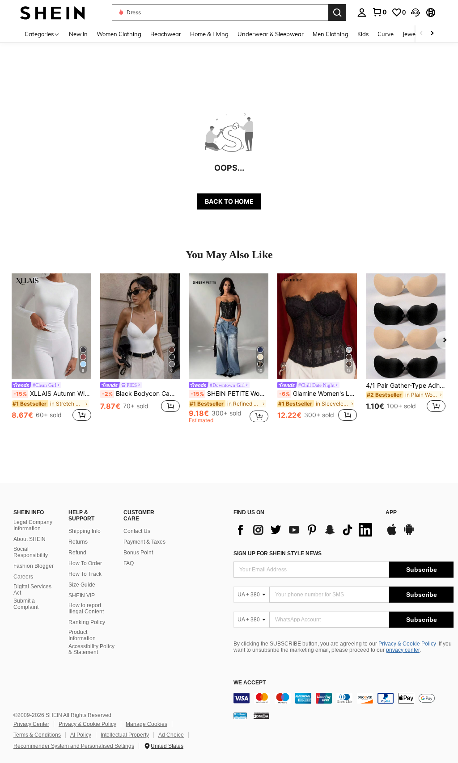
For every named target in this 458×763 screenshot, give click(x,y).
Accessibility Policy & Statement (91, 649)
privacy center (403, 650)
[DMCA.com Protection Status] (261, 716)
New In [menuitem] (78, 34)
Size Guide (81, 585)
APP (391, 513)
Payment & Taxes (144, 542)
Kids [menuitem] (363, 34)
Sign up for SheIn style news (277, 553)
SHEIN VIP (81, 595)
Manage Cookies (146, 724)
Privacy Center (31, 724)
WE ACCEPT (249, 683)
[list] (305, 530)
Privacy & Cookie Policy (407, 644)
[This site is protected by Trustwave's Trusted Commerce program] (240, 716)
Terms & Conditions (37, 735)
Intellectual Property (125, 735)
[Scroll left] (421, 33)
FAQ (128, 563)
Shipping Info (84, 531)
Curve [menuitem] (385, 34)
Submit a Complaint (25, 604)
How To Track (85, 574)
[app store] (392, 534)
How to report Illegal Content (86, 608)
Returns (78, 542)
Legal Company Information (32, 525)
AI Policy (80, 735)
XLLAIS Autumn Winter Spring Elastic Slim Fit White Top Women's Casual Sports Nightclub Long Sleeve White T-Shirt (52, 393)
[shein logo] (52, 12)
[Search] (337, 12)
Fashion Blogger (33, 566)
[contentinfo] (343, 698)
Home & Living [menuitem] (209, 34)
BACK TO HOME (229, 201)
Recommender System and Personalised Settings (73, 746)
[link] (379, 12)
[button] (415, 12)
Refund (77, 552)
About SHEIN (29, 539)
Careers (23, 577)
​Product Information (82, 635)
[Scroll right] (432, 33)
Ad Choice (171, 735)
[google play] (409, 534)
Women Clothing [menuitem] (119, 34)
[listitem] (51, 348)
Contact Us (136, 531)
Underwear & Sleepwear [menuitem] (270, 34)
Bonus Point (138, 552)
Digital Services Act (32, 589)
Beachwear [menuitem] (165, 34)
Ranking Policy (86, 622)
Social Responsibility (30, 552)
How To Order (85, 563)
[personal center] (361, 12)
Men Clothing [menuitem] (330, 34)
